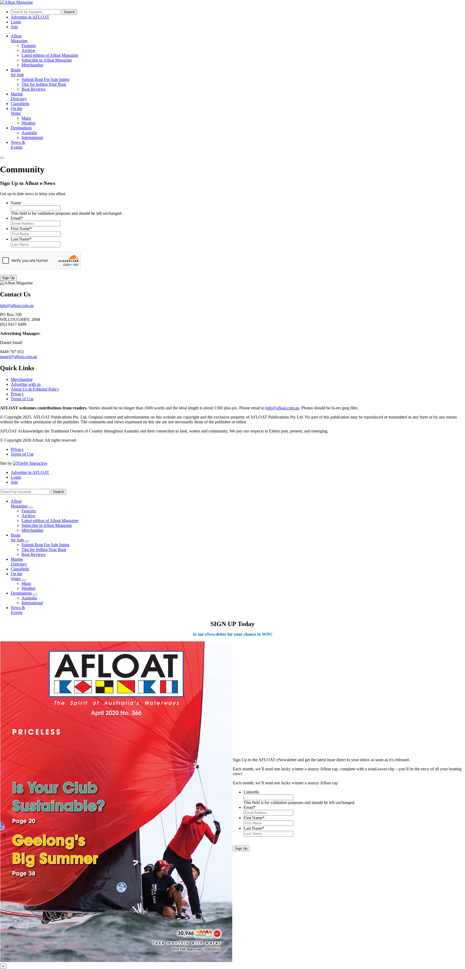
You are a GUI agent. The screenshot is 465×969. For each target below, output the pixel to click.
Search (69, 12)
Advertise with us (26, 384)
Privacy (17, 394)
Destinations (21, 128)
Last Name (21, 239)
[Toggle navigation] (2, 158)
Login (16, 22)
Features (29, 45)
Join (14, 26)
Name (16, 203)
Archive (28, 50)
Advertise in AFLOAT (30, 17)
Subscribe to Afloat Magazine (47, 60)
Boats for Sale (17, 72)
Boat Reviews (33, 89)
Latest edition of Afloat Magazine (50, 55)
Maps (26, 118)
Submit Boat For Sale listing (45, 79)
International (32, 137)
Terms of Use (22, 398)
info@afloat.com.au (17, 305)
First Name (21, 228)
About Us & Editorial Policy (35, 389)
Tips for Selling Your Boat (44, 84)
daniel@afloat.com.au (18, 356)
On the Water (16, 111)
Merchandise (32, 65)
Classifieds (20, 103)
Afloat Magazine (19, 38)
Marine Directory (19, 96)
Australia (29, 132)
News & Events (18, 144)
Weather (29, 123)
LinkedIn (251, 792)
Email (17, 218)
